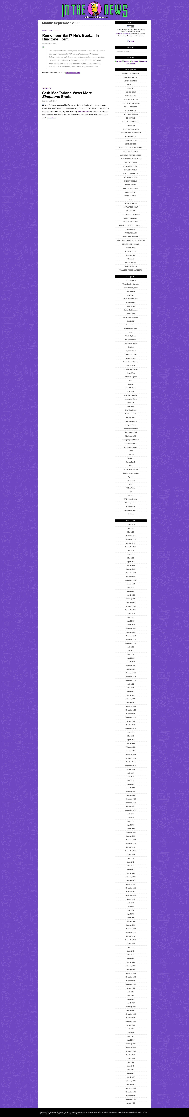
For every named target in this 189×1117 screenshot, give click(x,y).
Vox (130, 492)
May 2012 (130, 866)
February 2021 (131, 699)
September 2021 (130, 680)
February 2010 (131, 966)
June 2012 (130, 862)
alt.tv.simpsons (131, 280)
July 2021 (131, 684)
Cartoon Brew (130, 314)
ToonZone (52, 117)
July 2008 (131, 1029)
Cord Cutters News (130, 328)
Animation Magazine (131, 288)
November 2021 (131, 676)
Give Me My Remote (130, 369)
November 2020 (131, 710)
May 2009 (130, 995)
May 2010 (130, 955)
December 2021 (131, 673)
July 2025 (131, 550)
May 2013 (130, 821)
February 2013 (131, 832)
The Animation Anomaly (130, 284)
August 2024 (131, 584)
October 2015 (130, 725)
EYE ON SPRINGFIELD (130, 122)
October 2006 (130, 1095)
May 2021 (130, 688)
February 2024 (131, 599)
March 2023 (131, 625)
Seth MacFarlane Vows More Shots (67, 94)
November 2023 (131, 606)
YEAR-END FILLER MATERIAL (130, 270)
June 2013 (130, 817)
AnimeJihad (131, 291)
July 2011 (131, 903)
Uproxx (130, 477)
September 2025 (130, 547)
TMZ (130, 466)
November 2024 (131, 573)
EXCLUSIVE (130, 118)
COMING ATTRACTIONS (131, 103)
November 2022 (131, 639)
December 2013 (131, 799)
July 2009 (131, 992)
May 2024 (130, 587)
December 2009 (131, 973)
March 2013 (131, 829)
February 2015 (131, 747)
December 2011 (131, 884)
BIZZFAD (130, 88)
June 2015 (130, 732)
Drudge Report (131, 358)
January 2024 (130, 602)
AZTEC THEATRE (130, 81)
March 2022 (131, 662)
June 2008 (130, 1032)
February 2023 (131, 628)
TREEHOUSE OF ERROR (131, 237)
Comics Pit (130, 321)
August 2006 (131, 1103)
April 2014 (130, 784)
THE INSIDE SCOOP (130, 222)
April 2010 (130, 958)
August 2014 (131, 769)
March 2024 (131, 595)
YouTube (131, 514)
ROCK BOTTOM (131, 203)
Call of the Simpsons (130, 310)
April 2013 (130, 825)
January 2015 (130, 751)
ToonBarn (130, 458)
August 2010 (131, 943)
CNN (130, 332)
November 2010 (131, 932)
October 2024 (130, 576)
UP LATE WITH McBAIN (130, 244)
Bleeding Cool (130, 302)
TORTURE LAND (131, 233)
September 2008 (130, 1021)
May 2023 (130, 617)
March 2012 (131, 873)
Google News (130, 373)
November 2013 (131, 803)
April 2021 (130, 691)
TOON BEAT (46, 88)
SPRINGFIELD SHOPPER (51, 31)
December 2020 (131, 706)
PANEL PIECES (130, 185)
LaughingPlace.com (130, 395)
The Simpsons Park (130, 432)
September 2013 (130, 810)
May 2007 (130, 1070)
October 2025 (130, 543)
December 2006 (131, 1088)
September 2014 (130, 765)
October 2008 (130, 1018)
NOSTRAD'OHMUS (130, 177)
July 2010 (131, 947)
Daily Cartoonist (130, 339)
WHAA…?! (131, 259)
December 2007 (131, 1047)
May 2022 (130, 654)
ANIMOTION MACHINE (130, 73)
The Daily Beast (130, 336)
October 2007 (130, 1055)
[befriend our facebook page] (134, 61)
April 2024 (130, 591)
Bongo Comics (130, 306)
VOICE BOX (130, 248)
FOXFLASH (130, 365)
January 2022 (130, 669)
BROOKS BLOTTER (131, 99)
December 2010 (131, 929)
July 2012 (131, 858)
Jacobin (130, 384)
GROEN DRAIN (130, 136)
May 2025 (130, 558)
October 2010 (130, 936)
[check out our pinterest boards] (143, 61)
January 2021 (130, 702)
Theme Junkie (80, 1114)
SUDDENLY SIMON (130, 218)
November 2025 (131, 539)
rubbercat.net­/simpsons (123, 33)
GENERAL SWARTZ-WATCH (131, 133)
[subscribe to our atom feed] (118, 61)
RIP (130, 199)
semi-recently (83, 111)
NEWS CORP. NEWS (130, 166)
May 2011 (131, 910)
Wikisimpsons (130, 506)
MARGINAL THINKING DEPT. (130, 155)
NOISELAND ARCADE (131, 173)
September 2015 (130, 728)
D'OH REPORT (130, 110)
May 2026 (130, 532)
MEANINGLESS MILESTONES (130, 159)
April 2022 (130, 658)
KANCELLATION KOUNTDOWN (130, 148)
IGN (130, 380)
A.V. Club (130, 295)
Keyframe (130, 391)
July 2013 (131, 814)
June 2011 (130, 906)
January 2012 (130, 880)
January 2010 (130, 969)
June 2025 (130, 554)
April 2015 (130, 740)
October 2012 (130, 847)
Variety (130, 484)
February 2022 (131, 665)
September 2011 (130, 895)
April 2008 (130, 1040)
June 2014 (130, 777)
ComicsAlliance (131, 325)
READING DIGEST (130, 196)
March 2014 (131, 788)
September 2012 (130, 851)
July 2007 (131, 1062)
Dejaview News (131, 351)
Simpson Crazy (131, 425)
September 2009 (130, 984)
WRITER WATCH (131, 266)
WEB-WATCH (131, 255)
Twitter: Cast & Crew (130, 469)
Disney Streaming (130, 354)
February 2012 (131, 877)
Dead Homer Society (130, 343)
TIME (131, 451)
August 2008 (131, 1025)
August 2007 (131, 1058)
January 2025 (130, 569)
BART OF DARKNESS (130, 299)
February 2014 (131, 791)
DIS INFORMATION (131, 114)
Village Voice (130, 488)
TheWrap (131, 454)
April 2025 (130, 562)
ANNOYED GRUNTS (130, 77)
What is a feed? (130, 63)
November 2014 (131, 758)
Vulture (130, 495)
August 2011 (131, 899)
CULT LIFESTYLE (130, 107)
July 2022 (131, 647)
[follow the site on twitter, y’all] (125, 61)
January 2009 (130, 1010)
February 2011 (131, 921)
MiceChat (130, 403)
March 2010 (131, 962)
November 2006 (131, 1092)
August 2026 (131, 524)
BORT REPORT (130, 96)
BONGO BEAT (131, 92)
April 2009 (130, 999)
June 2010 (130, 951)
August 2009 (131, 988)
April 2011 (130, 914)
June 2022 (130, 651)
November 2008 (131, 1014)
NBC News (130, 406)
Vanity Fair (131, 480)
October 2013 (130, 806)
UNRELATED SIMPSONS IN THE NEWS (131, 240)
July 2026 (131, 528)
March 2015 (131, 743)
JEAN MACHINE (131, 140)
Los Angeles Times (131, 399)
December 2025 (131, 536)
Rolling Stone (130, 417)
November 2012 (131, 843)
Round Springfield (130, 421)
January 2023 (130, 632)
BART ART (131, 85)
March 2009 (131, 1003)
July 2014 (131, 773)
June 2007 (130, 1066)
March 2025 (131, 565)
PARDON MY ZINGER (130, 188)
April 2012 (130, 869)
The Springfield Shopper (130, 440)
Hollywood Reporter (130, 377)
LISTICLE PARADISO (130, 151)
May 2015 (130, 736)
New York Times (130, 410)
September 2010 (130, 940)
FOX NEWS (131, 125)
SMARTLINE (130, 211)
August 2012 (131, 854)
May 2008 (130, 1036)
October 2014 (130, 762)
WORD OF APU (130, 262)
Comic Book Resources (130, 317)
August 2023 (131, 613)
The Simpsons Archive (130, 428)
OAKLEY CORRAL (130, 181)
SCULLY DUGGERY (131, 207)
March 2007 (131, 1077)
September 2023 (130, 610)
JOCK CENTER (130, 144)
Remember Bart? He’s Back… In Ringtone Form (70, 37)
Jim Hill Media (131, 388)
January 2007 (130, 1084)
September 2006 (130, 1099)
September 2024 (130, 580)
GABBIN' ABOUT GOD (131, 129)
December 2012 (131, 840)
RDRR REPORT (130, 192)
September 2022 (130, 643)
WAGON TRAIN (130, 251)
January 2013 (130, 836)
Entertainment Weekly (130, 362)
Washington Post (130, 503)
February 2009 (131, 1007)
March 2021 (131, 695)
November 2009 (131, 977)
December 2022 (131, 636)
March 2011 (131, 918)
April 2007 (130, 1073)
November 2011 (131, 888)
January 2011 (130, 925)
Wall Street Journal (130, 499)
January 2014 (130, 795)
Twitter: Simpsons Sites (130, 473)
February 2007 (131, 1081)
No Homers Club (130, 414)
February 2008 (131, 1044)
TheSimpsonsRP (130, 436)
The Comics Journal (130, 447)
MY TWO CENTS (131, 162)
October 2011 (130, 892)
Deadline (131, 347)
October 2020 (130, 714)
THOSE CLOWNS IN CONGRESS (130, 225)
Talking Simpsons (130, 443)
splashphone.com (73, 72)
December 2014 (131, 754)
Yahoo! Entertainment (130, 510)
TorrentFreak (130, 462)
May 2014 (130, 780)
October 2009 (130, 981)
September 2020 (130, 717)
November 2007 (131, 1051)
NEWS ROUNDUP (130, 170)
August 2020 (131, 721)
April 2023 (130, 621)
